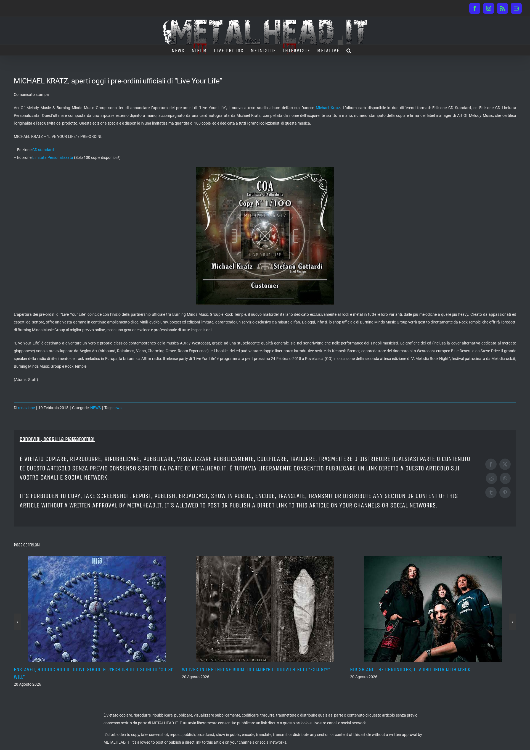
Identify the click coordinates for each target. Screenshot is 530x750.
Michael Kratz (328, 108)
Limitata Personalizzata (52, 157)
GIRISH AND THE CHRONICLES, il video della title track (242, 669)
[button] (349, 50)
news (116, 408)
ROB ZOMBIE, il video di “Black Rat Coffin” (397, 669)
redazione (26, 408)
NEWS (95, 408)
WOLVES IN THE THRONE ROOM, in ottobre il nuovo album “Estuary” (88, 669)
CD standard (43, 150)
